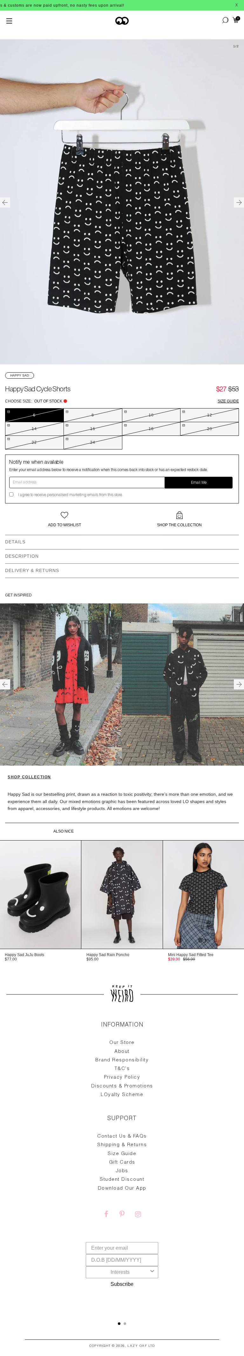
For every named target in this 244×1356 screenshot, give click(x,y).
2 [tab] (125, 1323)
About (122, 1051)
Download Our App (122, 1188)
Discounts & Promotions (122, 1086)
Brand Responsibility (122, 1060)
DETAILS (15, 541)
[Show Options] (152, 1272)
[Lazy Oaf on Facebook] (106, 1215)
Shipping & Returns (122, 1145)
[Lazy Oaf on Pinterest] (122, 1215)
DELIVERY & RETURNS (32, 570)
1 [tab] (119, 1323)
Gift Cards (122, 1162)
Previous (5, 202)
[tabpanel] (122, 1164)
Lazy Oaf (137, 1346)
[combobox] (120, 1272)
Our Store (122, 1042)
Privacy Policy (122, 1077)
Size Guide (228, 401)
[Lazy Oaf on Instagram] (138, 1215)
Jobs (122, 1171)
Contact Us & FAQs (122, 1136)
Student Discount (122, 1179)
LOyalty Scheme (122, 1095)
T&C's (122, 1069)
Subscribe (122, 1284)
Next (239, 202)
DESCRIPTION (22, 556)
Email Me (199, 483)
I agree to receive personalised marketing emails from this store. (70, 495)
